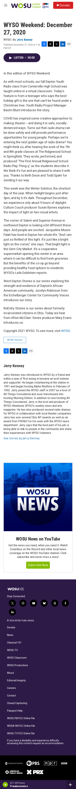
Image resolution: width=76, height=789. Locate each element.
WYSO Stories (14, 339)
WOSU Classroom (17, 657)
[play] (5, 784)
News (10, 635)
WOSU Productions (17, 665)
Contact (11, 695)
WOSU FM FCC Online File (21, 718)
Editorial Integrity (16, 680)
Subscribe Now (38, 565)
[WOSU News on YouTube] (38, 497)
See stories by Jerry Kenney (22, 438)
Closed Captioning (17, 703)
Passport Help (15, 710)
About (10, 673)
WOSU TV (12, 650)
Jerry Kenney (25, 39)
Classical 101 (14, 642)
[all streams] (71, 784)
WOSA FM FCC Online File (21, 726)
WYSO (65, 331)
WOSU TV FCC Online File (21, 733)
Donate (65, 5)
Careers (11, 688)
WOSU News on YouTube (38, 539)
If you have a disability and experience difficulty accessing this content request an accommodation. (35, 742)
